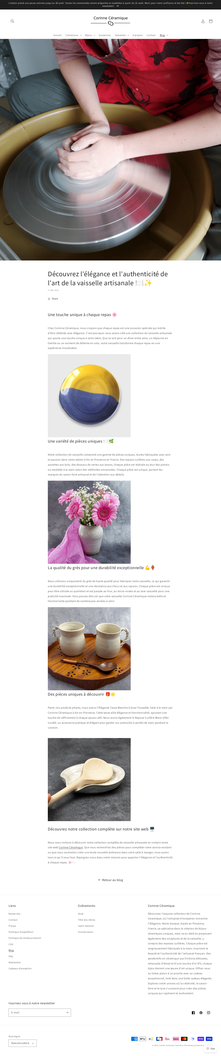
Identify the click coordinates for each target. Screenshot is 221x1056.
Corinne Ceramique (167, 1045)
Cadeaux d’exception (20, 968)
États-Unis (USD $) (20, 1043)
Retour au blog (112, 880)
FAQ (11, 956)
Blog (11, 950)
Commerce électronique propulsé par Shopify (193, 1045)
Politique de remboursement (25, 938)
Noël (80, 913)
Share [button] (55, 298)
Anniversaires (85, 931)
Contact (13, 919)
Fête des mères (86, 919)
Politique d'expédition (21, 931)
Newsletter (15, 962)
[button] (12, 21)
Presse (12, 925)
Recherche (14, 913)
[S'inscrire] (67, 1012)
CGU (11, 944)
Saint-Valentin (86, 925)
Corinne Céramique (71, 847)
